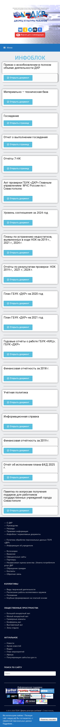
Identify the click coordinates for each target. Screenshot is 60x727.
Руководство (12, 525)
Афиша (10, 654)
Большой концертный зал (18, 613)
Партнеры (11, 560)
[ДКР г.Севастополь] (30, 14)
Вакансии (11, 554)
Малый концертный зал (17, 616)
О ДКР (9, 523)
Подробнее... (8, 723)
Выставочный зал (15, 625)
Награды (11, 528)
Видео (9, 649)
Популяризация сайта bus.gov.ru (22, 657)
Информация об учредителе (20, 545)
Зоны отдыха (13, 628)
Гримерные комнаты (16, 619)
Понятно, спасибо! (48, 719)
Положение (12, 595)
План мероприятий (15, 652)
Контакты (10, 571)
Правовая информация (17, 531)
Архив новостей (14, 646)
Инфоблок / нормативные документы (24, 534)
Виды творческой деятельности (21, 589)
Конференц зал (14, 622)
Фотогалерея (12, 551)
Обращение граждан (16, 568)
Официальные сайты (16, 557)
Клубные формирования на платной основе (27, 598)
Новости (10, 643)
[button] (18, 78)
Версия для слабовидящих (32, 34)
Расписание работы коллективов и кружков (26, 592)
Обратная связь (13, 574)
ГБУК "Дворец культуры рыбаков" (28, 710)
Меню (9, 47)
